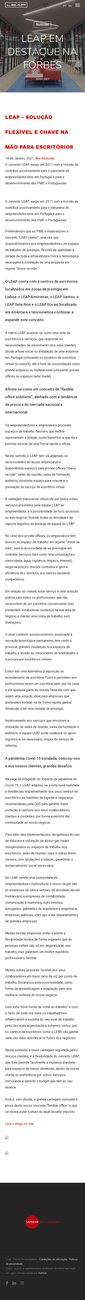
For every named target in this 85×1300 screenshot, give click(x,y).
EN (70, 6)
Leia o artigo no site (20, 1124)
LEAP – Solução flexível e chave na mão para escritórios (39, 132)
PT (64, 6)
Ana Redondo (44, 158)
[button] (77, 5)
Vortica (42, 1273)
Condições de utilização (53, 1259)
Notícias (42, 25)
